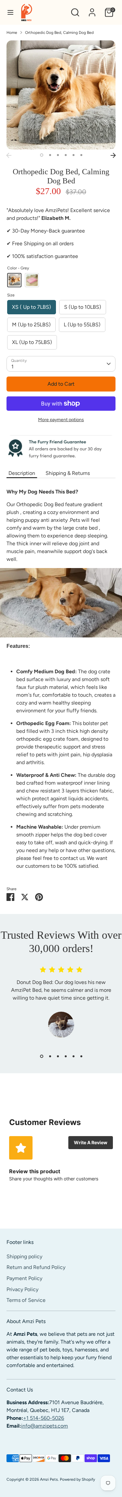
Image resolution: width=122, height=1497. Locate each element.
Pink (32, 280)
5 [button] (74, 155)
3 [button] (58, 155)
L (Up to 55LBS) (82, 324)
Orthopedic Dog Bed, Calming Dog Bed (59, 32)
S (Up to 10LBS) (82, 307)
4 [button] (66, 155)
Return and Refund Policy (36, 1267)
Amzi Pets (49, 1479)
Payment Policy (24, 1278)
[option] (61, 95)
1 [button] (41, 155)
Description (21, 473)
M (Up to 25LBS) (31, 324)
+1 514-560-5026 (43, 1418)
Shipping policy (24, 1256)
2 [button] (50, 155)
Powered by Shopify (77, 1479)
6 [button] (81, 155)
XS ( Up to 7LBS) (31, 307)
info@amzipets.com (44, 1426)
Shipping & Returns (68, 473)
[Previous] (9, 155)
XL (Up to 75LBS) (32, 342)
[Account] (92, 10)
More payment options (61, 419)
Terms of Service (26, 1300)
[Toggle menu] (10, 12)
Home (12, 32)
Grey (14, 280)
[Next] (113, 155)
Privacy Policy (22, 1289)
